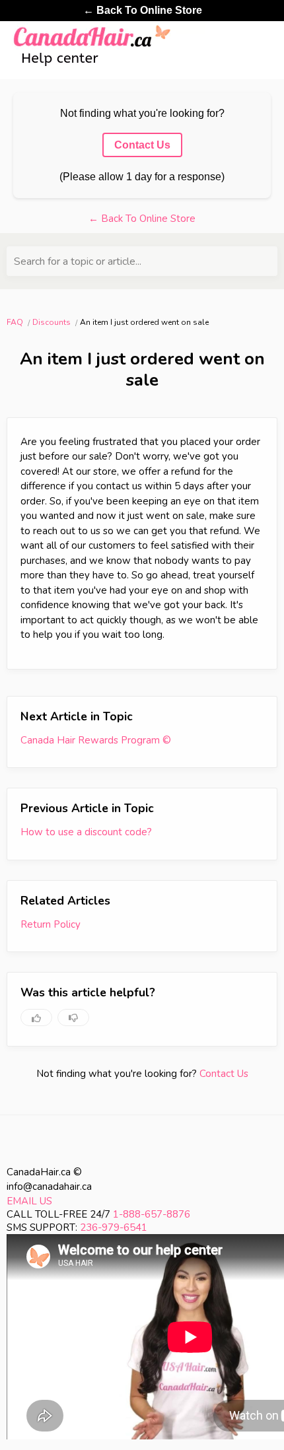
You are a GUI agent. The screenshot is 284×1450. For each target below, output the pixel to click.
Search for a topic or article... (77, 261)
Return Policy (50, 924)
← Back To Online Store (142, 10)
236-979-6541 (113, 1227)
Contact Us (223, 1073)
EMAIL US (29, 1201)
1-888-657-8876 (151, 1214)
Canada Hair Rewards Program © (95, 740)
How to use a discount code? (86, 832)
